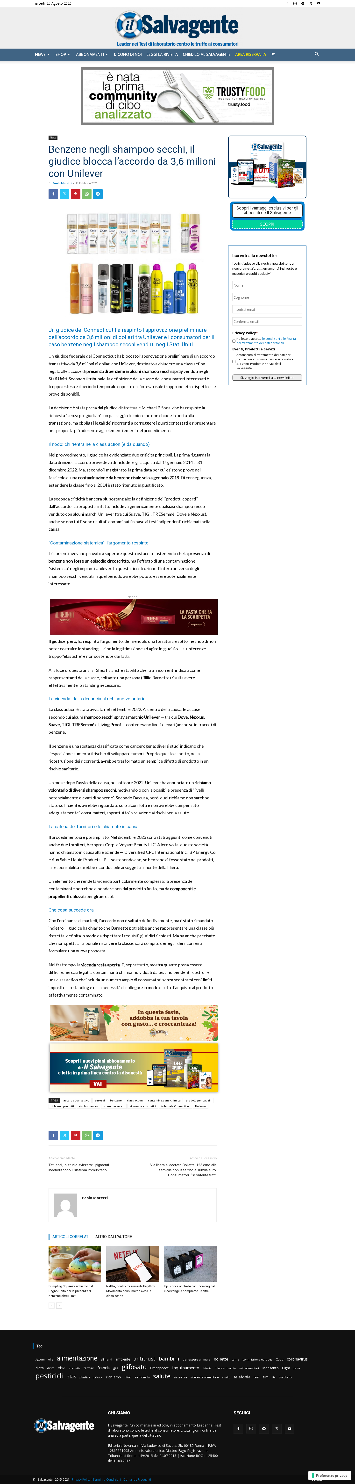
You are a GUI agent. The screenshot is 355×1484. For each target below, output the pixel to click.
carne (235, 1359)
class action (135, 1100)
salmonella (142, 1377)
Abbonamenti (90, 54)
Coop (280, 1359)
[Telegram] (302, 3)
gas (115, 1368)
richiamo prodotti (62, 1106)
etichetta (74, 1368)
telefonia (242, 1376)
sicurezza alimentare (204, 1377)
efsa (61, 1367)
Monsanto (270, 1368)
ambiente (122, 1359)
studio (226, 1377)
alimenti (106, 1359)
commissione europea (257, 1359)
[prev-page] (52, 1306)
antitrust (145, 1358)
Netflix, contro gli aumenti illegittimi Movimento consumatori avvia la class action (130, 1291)
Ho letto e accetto (266, 341)
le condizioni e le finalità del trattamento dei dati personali (266, 341)
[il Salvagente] (177, 28)
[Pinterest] (75, 194)
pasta (296, 1368)
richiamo (113, 1377)
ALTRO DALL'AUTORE (113, 1236)
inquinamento (185, 1367)
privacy (97, 1377)
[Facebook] (287, 3)
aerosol (100, 1100)
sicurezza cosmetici (143, 1106)
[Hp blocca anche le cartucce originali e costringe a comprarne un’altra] (190, 1264)
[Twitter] (310, 3)
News (40, 54)
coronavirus (297, 1359)
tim (266, 1377)
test (256, 1377)
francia (104, 1367)
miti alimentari (249, 1368)
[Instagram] (294, 3)
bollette (221, 1358)
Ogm (286, 1368)
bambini (169, 1358)
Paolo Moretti (62, 183)
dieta (40, 1367)
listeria (207, 1368)
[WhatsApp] (87, 194)
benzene (116, 1100)
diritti (50, 1368)
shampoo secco (113, 1106)
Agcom (40, 1359)
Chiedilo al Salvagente (206, 54)
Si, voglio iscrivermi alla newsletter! (267, 377)
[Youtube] (318, 3)
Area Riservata (250, 54)
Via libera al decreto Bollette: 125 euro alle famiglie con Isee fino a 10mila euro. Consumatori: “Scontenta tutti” (183, 1170)
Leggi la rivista (162, 54)
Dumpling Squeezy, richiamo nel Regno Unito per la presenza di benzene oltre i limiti (71, 1291)
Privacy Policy (81, 1479)
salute (161, 1376)
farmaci (89, 1368)
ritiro (127, 1377)
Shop (61, 54)
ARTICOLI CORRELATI (71, 1236)
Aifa (50, 1359)
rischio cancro (88, 1106)
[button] (316, 54)
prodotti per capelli (198, 1100)
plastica (84, 1377)
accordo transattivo (76, 1100)
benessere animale (196, 1359)
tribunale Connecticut (175, 1106)
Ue (274, 1377)
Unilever (200, 1106)
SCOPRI (267, 224)
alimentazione (77, 1358)
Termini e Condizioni (107, 1479)
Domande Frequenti (137, 1479)
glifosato (134, 1366)
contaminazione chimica (164, 1100)
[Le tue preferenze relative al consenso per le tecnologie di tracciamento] (329, 1475)
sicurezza (180, 1377)
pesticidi (49, 1375)
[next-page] (59, 1306)
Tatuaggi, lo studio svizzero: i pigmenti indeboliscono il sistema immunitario (79, 1167)
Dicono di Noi (128, 54)
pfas (71, 1376)
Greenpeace (159, 1368)
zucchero (285, 1377)
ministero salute (225, 1368)
